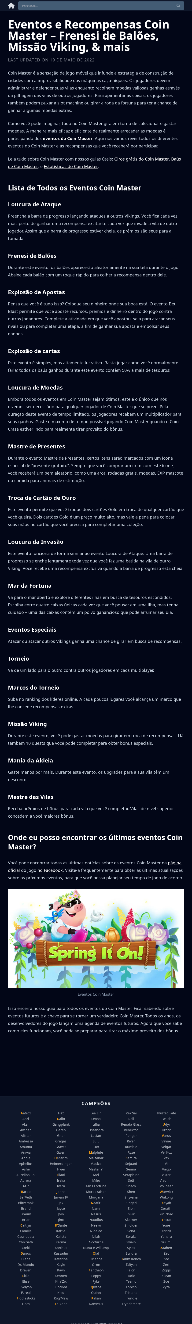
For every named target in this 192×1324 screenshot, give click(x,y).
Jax (61, 1203)
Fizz (61, 1113)
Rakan (96, 1298)
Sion (131, 1208)
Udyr (166, 1124)
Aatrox (26, 1113)
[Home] (11, 5)
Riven (131, 1141)
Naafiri (96, 1203)
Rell (131, 1118)
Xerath (166, 1208)
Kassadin (61, 1253)
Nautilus (96, 1219)
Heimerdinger (61, 1163)
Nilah (96, 1236)
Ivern (61, 1186)
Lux (96, 1147)
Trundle (131, 1298)
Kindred (61, 1287)
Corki (26, 1247)
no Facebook (50, 870)
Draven (25, 1270)
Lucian (96, 1135)
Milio (96, 1180)
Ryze (131, 1152)
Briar (26, 1219)
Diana (25, 1259)
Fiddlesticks (26, 1298)
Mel (96, 1175)
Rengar (131, 1135)
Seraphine (131, 1175)
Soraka (131, 1236)
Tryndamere (131, 1304)
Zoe (166, 1281)
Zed (166, 1259)
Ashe (26, 1169)
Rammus (96, 1304)
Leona (96, 1118)
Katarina (61, 1259)
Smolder (131, 1225)
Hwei (61, 1169)
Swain (131, 1242)
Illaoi (61, 1175)
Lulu (96, 1141)
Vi (166, 1163)
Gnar (61, 1135)
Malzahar (96, 1158)
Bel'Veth (25, 1197)
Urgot (166, 1130)
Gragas (60, 1141)
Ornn (96, 1264)
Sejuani (131, 1163)
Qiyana (96, 1287)
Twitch (166, 1118)
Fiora (26, 1304)
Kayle (61, 1264)
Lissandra (96, 1130)
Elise (26, 1281)
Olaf (96, 1253)
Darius (26, 1253)
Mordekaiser (96, 1191)
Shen (131, 1191)
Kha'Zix (60, 1281)
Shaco (131, 1186)
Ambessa (26, 1141)
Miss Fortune (96, 1186)
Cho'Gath (26, 1242)
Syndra (131, 1253)
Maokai (96, 1163)
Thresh (131, 1287)
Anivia (26, 1152)
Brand (26, 1208)
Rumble (131, 1147)
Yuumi (166, 1242)
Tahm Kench (131, 1259)
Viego (166, 1169)
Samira (131, 1158)
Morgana (96, 1197)
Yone (166, 1225)
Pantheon (96, 1270)
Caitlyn (25, 1225)
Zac (166, 1253)
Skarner (131, 1219)
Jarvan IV (61, 1197)
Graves (60, 1147)
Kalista (61, 1236)
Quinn (96, 1292)
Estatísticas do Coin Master (71, 166)
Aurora (25, 1180)
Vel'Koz (166, 1152)
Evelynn (26, 1287)
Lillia (96, 1124)
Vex (166, 1158)
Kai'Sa (61, 1231)
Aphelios (26, 1163)
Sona (131, 1231)
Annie (25, 1158)
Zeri (166, 1264)
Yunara (166, 1236)
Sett (131, 1180)
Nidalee (96, 1231)
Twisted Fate (166, 1113)
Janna (61, 1191)
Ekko (25, 1276)
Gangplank (61, 1124)
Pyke (96, 1281)
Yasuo (166, 1219)
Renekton (131, 1130)
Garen (61, 1130)
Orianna (96, 1259)
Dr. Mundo (26, 1264)
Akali (26, 1124)
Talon (131, 1270)
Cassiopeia (25, 1236)
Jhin (61, 1214)
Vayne (166, 1141)
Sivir (131, 1214)
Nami (96, 1208)
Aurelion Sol (25, 1175)
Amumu (26, 1147)
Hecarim (61, 1158)
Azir (26, 1186)
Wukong (166, 1197)
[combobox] (101, 5)
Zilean (166, 1276)
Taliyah (131, 1264)
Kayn (61, 1270)
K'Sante (61, 1225)
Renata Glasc (131, 1124)
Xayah (166, 1203)
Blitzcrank (25, 1203)
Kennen (61, 1276)
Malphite (96, 1152)
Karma (61, 1242)
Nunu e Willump (96, 1247)
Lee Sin (96, 1113)
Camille (26, 1231)
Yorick (166, 1231)
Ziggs (166, 1270)
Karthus (61, 1247)
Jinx (61, 1219)
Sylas (131, 1247)
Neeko (96, 1225)
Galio (61, 1118)
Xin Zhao (166, 1214)
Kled (60, 1292)
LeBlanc (61, 1304)
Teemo (131, 1281)
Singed (131, 1203)
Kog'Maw (61, 1298)
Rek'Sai (131, 1113)
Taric (131, 1276)
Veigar (166, 1147)
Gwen (60, 1152)
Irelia (61, 1180)
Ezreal (26, 1292)
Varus (166, 1135)
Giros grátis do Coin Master (141, 159)
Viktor (166, 1175)
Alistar (26, 1135)
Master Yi (96, 1169)
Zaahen (166, 1247)
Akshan (26, 1130)
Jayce (61, 1208)
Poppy (96, 1276)
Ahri (25, 1118)
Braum (26, 1214)
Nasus (96, 1214)
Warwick (166, 1191)
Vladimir (166, 1180)
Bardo (25, 1191)
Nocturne (96, 1242)
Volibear (166, 1186)
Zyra (166, 1287)
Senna (131, 1169)
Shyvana (131, 1197)
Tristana (131, 1292)
